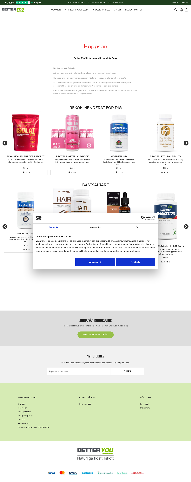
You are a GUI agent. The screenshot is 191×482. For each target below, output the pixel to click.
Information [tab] (95, 227)
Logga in (184, 2)
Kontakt (175, 2)
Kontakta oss (85, 404)
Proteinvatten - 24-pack (72, 156)
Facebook (144, 404)
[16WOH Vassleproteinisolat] (26, 133)
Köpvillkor (22, 408)
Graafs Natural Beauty (165, 156)
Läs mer (26, 172)
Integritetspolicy (25, 416)
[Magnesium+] (119, 133)
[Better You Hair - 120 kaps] (72, 210)
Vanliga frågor (24, 412)
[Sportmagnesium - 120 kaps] (165, 216)
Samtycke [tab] (53, 227)
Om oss (21, 404)
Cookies (21, 420)
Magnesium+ (118, 156)
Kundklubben (24, 424)
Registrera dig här (95, 335)
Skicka (127, 371)
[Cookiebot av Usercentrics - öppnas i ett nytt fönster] (143, 218)
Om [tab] (137, 227)
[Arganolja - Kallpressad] (119, 210)
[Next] (186, 143)
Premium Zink (26, 233)
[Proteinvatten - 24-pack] (72, 133)
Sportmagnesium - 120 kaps (165, 246)
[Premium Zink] (26, 210)
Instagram (145, 408)
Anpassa (93, 262)
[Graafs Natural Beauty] (165, 133)
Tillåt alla (135, 262)
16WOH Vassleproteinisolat (25, 156)
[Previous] (5, 143)
